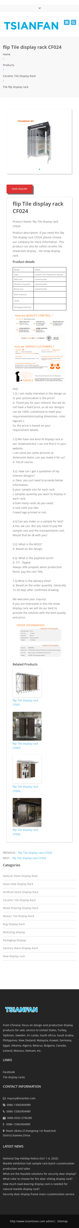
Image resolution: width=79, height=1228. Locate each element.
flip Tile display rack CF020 (35, 852)
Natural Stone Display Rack (20, 876)
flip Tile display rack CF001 (25, 702)
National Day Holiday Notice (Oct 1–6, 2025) (30, 1158)
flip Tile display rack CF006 (25, 832)
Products (8, 65)
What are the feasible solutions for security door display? (39, 1174)
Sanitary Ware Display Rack (20, 948)
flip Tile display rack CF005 (25, 789)
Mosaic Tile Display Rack (18, 916)
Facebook (9, 1072)
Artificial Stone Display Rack (20, 892)
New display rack (14, 956)
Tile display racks (14, 1077)
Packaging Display (14, 940)
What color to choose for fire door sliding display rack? (37, 1179)
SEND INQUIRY (19, 189)
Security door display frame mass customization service (38, 1194)
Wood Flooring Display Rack (20, 908)
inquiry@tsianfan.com (21, 1098)
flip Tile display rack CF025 (29, 858)
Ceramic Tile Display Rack (19, 76)
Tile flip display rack (15, 87)
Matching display (14, 932)
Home (6, 54)
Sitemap (62, 1221)
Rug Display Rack (14, 924)
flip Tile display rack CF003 (25, 746)
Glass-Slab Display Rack (18, 884)
